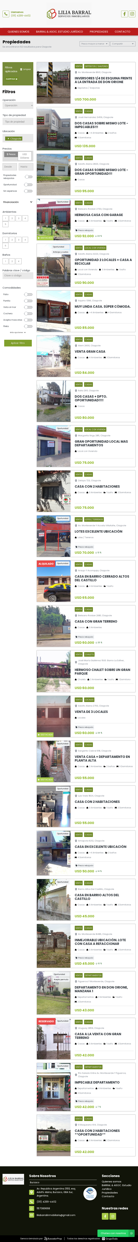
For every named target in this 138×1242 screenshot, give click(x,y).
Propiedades (99, 32)
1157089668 (43, 1208)
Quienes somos (18, 32)
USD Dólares (24, 156)
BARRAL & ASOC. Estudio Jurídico (59, 32)
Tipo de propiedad (14, 115)
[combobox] (18, 121)
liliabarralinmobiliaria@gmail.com (56, 1215)
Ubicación (9, 131)
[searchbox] (19, 121)
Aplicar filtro (18, 343)
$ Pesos (11, 154)
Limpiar (27, 69)
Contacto (122, 32)
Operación (9, 100)
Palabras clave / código (16, 270)
